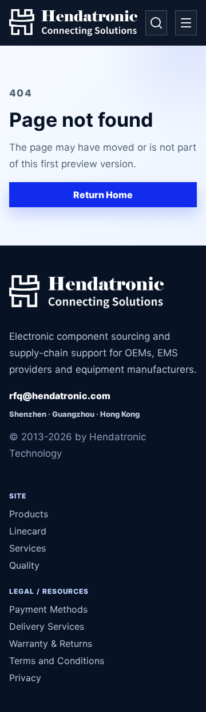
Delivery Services (46, 626)
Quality (24, 565)
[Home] (73, 23)
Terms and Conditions (56, 660)
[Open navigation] (186, 22)
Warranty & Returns (50, 643)
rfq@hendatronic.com (59, 395)
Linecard (27, 531)
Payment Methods (48, 609)
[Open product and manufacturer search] (156, 22)
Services (27, 548)
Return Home (103, 194)
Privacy (25, 677)
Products (28, 514)
